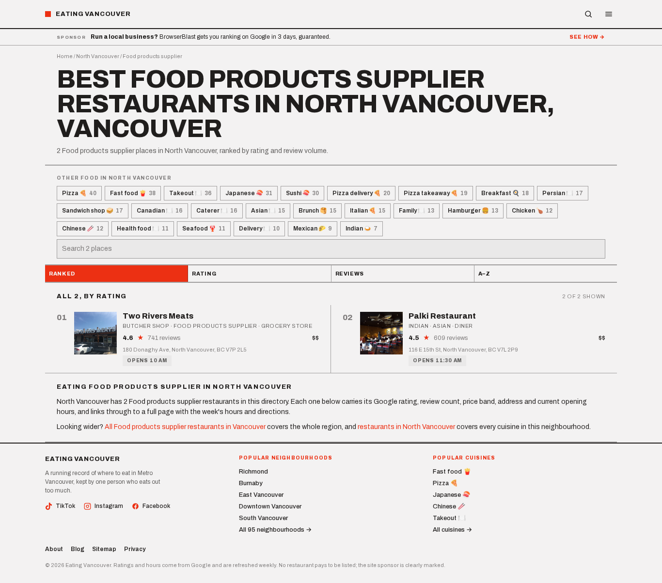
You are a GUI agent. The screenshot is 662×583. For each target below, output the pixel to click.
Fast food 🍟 (133, 193)
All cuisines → (452, 529)
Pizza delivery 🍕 (361, 193)
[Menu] (608, 14)
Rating (204, 273)
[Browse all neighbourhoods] (588, 14)
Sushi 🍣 (302, 193)
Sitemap (104, 549)
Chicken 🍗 (532, 210)
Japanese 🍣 (248, 193)
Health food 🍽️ (143, 228)
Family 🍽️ (416, 210)
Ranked (62, 273)
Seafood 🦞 (203, 228)
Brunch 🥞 (317, 210)
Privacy (134, 549)
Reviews (349, 273)
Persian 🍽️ (562, 193)
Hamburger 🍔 (473, 210)
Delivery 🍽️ (259, 228)
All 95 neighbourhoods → (275, 529)
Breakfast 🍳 (505, 193)
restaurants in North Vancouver (406, 426)
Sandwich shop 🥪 (92, 210)
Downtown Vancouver (270, 506)
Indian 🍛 (362, 228)
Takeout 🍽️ (190, 193)
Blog (77, 549)
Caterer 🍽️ (216, 210)
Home (65, 56)
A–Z (484, 273)
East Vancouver (261, 494)
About (54, 549)
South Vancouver (263, 518)
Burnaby (251, 483)
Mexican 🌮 (312, 228)
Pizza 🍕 (79, 193)
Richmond (253, 471)
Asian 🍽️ (268, 210)
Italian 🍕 (367, 210)
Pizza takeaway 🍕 (436, 193)
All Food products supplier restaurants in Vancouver (185, 426)
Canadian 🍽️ (160, 210)
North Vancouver (97, 56)
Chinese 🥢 (82, 228)
